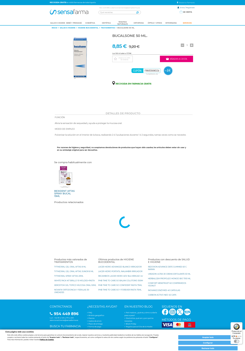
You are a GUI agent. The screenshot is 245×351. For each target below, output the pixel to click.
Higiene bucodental (88, 28)
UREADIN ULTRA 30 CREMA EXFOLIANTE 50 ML (169, 274)
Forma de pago (94, 327)
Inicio (54, 28)
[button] (182, 45)
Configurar (208, 343)
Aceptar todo (208, 337)
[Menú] (240, 323)
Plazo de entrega (95, 324)
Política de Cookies (47, 340)
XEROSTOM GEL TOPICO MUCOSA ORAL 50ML (75, 285)
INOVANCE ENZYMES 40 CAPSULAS (164, 290)
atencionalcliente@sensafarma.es (125, 8)
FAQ (90, 313)
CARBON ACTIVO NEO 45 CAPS (162, 295)
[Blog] (187, 311)
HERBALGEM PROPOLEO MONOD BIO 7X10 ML (169, 278)
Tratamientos (108, 28)
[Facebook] (165, 311)
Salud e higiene (67, 28)
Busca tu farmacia (65, 326)
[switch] (236, 341)
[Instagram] (172, 311)
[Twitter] (180, 311)
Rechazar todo (208, 348)
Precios (91, 318)
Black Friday (131, 324)
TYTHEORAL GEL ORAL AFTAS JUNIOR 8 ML (74, 271)
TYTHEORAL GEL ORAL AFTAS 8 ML (70, 267)
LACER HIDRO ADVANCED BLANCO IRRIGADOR (120, 267)
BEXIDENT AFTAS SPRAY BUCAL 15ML (64, 194)
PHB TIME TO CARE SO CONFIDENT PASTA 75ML (120, 285)
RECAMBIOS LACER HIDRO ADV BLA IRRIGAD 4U (120, 276)
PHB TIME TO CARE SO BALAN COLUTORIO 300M (120, 280)
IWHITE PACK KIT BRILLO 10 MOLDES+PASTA (74, 280)
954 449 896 (104, 8)
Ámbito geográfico (96, 315)
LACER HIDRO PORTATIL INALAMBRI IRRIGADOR (120, 271)
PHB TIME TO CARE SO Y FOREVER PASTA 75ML (120, 290)
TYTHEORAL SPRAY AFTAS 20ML (68, 276)
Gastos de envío (94, 321)
